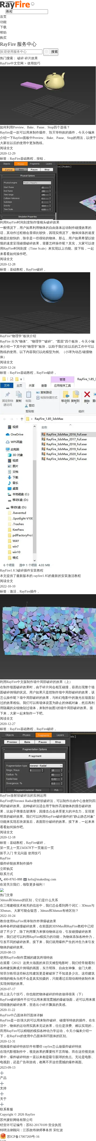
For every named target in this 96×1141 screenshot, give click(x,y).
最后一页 (47, 848)
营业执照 (54, 1125)
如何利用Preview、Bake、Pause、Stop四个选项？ (35, 127)
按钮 (40, 158)
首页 (3, 16)
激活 (13, 591)
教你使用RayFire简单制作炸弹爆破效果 (28, 921)
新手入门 (6, 853)
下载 (3, 27)
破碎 (20, 58)
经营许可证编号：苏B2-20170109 (24, 1125)
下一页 (36, 848)
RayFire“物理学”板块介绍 (18, 336)
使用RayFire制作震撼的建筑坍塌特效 (26, 957)
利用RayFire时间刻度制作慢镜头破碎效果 (29, 222)
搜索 (54, 51)
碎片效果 (31, 58)
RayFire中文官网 (12, 63)
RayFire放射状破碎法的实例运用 (23, 795)
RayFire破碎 (34, 269)
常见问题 (20, 853)
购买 (3, 37)
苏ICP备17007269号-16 (23, 1136)
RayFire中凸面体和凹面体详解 (21, 1015)
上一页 (15, 848)
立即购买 (6, 869)
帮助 (3, 32)
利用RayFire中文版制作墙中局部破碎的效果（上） (36, 682)
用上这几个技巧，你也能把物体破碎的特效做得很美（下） (42, 994)
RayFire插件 (28, 591)
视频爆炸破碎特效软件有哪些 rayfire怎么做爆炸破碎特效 (41, 1046)
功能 (3, 22)
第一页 (5, 848)
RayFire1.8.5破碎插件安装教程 (21, 570)
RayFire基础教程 (21, 158)
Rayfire (30, 1114)
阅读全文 (6, 148)
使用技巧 (34, 853)
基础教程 (16, 269)
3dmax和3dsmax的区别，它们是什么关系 (29, 900)
